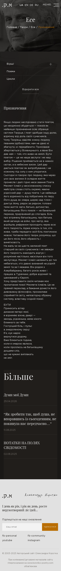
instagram (34, 540)
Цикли (11, 79)
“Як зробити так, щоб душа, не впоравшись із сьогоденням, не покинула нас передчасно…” (30, 419)
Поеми (11, 71)
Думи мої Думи (16, 394)
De (31, 5)
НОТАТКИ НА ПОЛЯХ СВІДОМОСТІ (22, 445)
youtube (7, 540)
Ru (36, 5)
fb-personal (9, 536)
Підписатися (50, 527)
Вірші (10, 64)
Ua (21, 5)
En (26, 5)
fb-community (36, 536)
